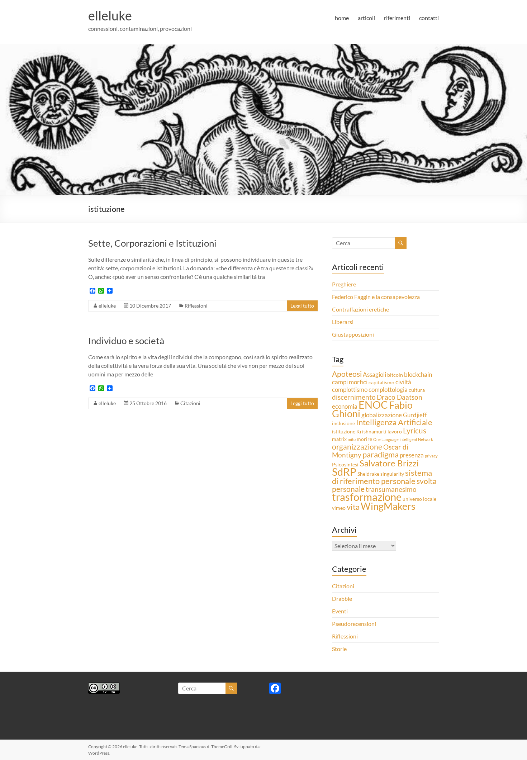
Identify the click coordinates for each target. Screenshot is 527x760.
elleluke (110, 15)
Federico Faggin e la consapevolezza (376, 296)
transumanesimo (391, 489)
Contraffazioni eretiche (360, 309)
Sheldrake (368, 474)
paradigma (380, 454)
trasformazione (367, 496)
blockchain (418, 374)
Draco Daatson (399, 397)
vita (353, 507)
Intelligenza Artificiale (394, 422)
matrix (339, 439)
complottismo (349, 389)
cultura (417, 390)
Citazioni (190, 403)
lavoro (395, 431)
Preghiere (344, 284)
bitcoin (395, 375)
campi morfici (349, 382)
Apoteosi (347, 374)
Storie (339, 648)
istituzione (343, 431)
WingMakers (388, 506)
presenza (412, 455)
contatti (429, 17)
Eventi (340, 611)
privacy (431, 455)
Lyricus (414, 430)
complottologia (388, 389)
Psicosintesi (345, 464)
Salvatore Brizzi (389, 463)
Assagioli (374, 374)
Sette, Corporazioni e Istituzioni (152, 243)
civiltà (403, 382)
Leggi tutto (302, 306)
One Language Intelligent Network (403, 439)
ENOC (373, 404)
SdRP (344, 471)
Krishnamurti (371, 431)
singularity (392, 474)
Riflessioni (196, 306)
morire (364, 439)
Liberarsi (342, 321)
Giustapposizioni (353, 334)
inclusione (343, 423)
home (342, 17)
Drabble (342, 598)
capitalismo (381, 382)
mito (352, 439)
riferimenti (397, 17)
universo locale (419, 499)
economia (344, 406)
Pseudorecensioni (354, 623)
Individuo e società (126, 340)
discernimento (354, 397)
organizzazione (357, 446)
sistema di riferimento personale (382, 477)
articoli (366, 17)
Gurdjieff (415, 415)
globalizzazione (381, 415)
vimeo (339, 508)
